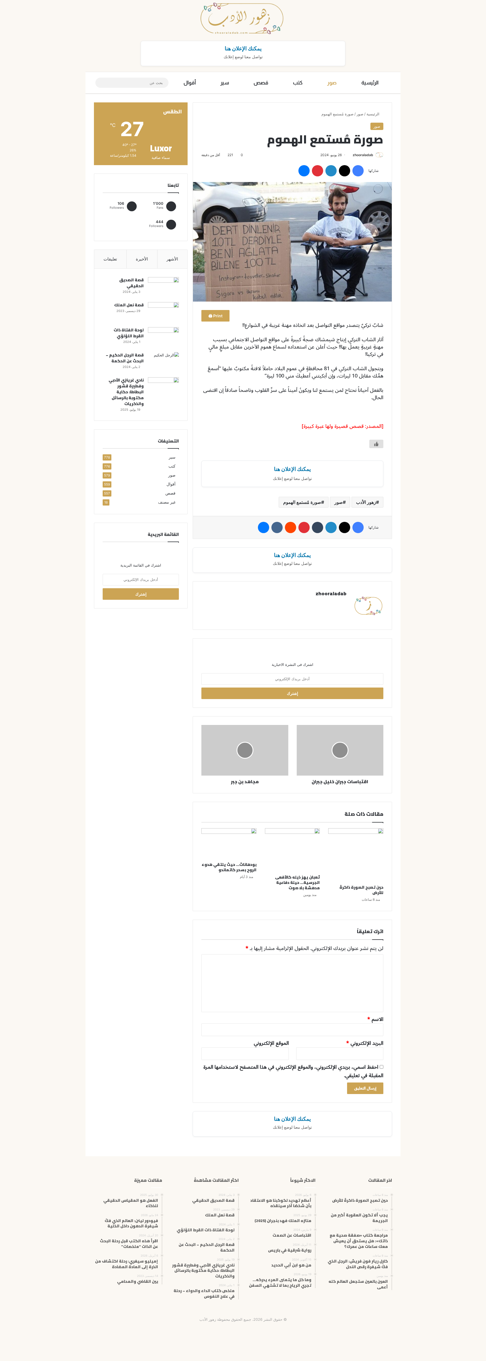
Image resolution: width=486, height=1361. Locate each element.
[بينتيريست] (317, 170)
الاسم (375, 1019)
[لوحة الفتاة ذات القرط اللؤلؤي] (163, 337)
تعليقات (110, 259)
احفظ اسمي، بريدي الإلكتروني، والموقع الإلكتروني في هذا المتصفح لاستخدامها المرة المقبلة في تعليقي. (293, 1071)
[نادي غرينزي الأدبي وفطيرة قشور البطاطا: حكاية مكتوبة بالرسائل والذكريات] (163, 387)
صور (332, 83)
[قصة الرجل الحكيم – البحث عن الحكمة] (163, 362)
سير (224, 83)
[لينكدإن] (331, 170)
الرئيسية (370, 83)
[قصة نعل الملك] (163, 312)
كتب (298, 83)
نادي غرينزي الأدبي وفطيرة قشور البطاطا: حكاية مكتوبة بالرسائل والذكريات (126, 391)
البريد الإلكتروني (364, 1043)
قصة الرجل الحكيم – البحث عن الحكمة (125, 358)
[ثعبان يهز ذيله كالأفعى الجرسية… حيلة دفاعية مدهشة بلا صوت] (292, 850)
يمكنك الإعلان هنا (243, 48)
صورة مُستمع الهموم (302, 502)
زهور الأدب (366, 502)
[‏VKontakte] (277, 527)
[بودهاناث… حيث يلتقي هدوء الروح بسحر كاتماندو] (228, 843)
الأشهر (172, 259)
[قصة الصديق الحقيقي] (163, 287)
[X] (344, 170)
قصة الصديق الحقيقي (131, 282)
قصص (261, 83)
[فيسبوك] (358, 170)
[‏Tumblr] (317, 527)
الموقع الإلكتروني (271, 1043)
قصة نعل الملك (129, 305)
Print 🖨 (215, 315)
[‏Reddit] (290, 527)
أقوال (190, 83)
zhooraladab (363, 155)
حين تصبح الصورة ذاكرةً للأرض (361, 890)
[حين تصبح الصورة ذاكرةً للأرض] (355, 855)
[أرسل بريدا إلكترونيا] (350, 155)
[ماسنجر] (304, 170)
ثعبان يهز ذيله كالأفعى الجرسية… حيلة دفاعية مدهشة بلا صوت (297, 882)
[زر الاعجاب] (376, 444)
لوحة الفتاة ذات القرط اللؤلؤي (129, 333)
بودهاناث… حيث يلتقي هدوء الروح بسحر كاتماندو (229, 867)
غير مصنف (167, 502)
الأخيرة (142, 259)
